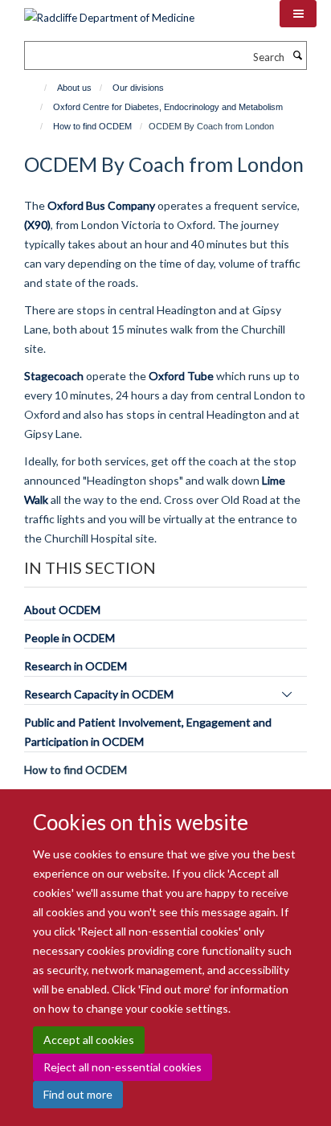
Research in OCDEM (75, 666)
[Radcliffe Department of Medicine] (109, 12)
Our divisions (138, 87)
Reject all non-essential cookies (122, 1067)
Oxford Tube (181, 376)
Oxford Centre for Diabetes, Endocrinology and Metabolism (168, 107)
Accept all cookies (88, 1039)
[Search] (297, 55)
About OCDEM (62, 609)
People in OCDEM (69, 638)
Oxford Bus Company (101, 205)
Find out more (77, 1094)
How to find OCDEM (92, 126)
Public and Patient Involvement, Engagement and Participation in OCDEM (148, 731)
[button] (298, 13)
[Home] (38, 87)
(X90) (37, 224)
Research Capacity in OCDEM (99, 694)
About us (74, 87)
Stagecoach (54, 376)
